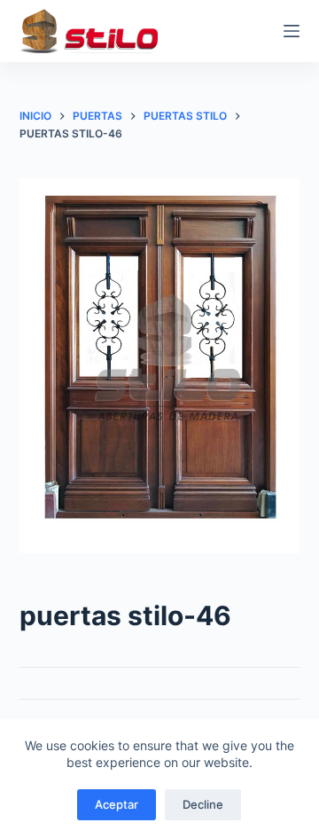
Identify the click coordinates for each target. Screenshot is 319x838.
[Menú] (292, 31)
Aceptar (116, 804)
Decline (203, 804)
